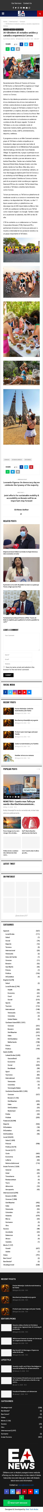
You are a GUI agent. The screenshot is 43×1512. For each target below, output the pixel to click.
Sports (8, 1003)
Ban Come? (7, 1258)
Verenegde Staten (14, 1088)
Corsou (6, 459)
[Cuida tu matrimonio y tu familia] (8, 746)
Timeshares (10, 1176)
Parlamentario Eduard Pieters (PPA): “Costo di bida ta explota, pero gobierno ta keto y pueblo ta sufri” (21, 620)
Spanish (6, 931)
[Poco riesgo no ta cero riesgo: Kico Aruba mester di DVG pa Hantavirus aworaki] (12, 823)
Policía (8, 970)
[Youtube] (30, 1491)
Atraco (8, 1239)
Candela (8, 1242)
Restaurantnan (11, 1180)
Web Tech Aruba (32, 1509)
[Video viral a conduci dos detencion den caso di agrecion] (12, 843)
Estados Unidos (17, 459)
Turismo (9, 947)
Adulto (8, 1252)
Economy (11, 993)
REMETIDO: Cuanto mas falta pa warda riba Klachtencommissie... (19, 803)
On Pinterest (9, 876)
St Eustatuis (7, 1127)
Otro (7, 1225)
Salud (8, 937)
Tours (8, 1183)
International (10, 1009)
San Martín (9, 967)
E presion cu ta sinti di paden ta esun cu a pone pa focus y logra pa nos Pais (21, 585)
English (6, 980)
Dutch (5, 1052)
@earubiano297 (21, 916)
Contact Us (27, 3)
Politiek (8, 1117)
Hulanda (9, 1216)
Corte (7, 1153)
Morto (5, 1245)
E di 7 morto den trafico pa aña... (30, 852)
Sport (7, 1072)
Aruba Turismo (8, 1166)
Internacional (19, 29)
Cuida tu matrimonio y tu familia (26, 743)
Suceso (6, 1229)
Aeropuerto (10, 1189)
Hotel (7, 1173)
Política (8, 973)
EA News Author (10, 39)
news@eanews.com (26, 1485)
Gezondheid (12, 1058)
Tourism (9, 1006)
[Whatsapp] (21, 1497)
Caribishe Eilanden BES (14, 1091)
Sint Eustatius (12, 1039)
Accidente (9, 1232)
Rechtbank (11, 1068)
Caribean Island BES (13, 1022)
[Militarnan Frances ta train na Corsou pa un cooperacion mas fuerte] (6, 1341)
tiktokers (28, 459)
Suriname (9, 1222)
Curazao (9, 960)
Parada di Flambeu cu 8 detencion (25, 1391)
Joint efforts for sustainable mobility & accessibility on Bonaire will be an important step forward (21, 498)
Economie (11, 1062)
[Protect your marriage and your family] (8, 734)
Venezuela (9, 954)
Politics (8, 1049)
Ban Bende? (7, 1261)
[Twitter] (12, 1491)
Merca (8, 1219)
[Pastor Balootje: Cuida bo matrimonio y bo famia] (8, 711)
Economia (9, 1157)
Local (5, 1137)
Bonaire (8, 964)
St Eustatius (10, 977)
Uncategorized (8, 1265)
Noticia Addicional (12, 1163)
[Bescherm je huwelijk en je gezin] (8, 722)
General (8, 1170)
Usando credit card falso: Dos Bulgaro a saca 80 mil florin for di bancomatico (27, 1367)
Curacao (6, 29)
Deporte (8, 944)
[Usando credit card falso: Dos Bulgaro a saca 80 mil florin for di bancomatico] (6, 1368)
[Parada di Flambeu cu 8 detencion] (6, 1394)
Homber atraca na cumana (24, 755)
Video (5, 1255)
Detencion (9, 1235)
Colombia (11, 1016)
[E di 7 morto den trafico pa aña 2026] (31, 843)
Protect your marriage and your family (26, 733)
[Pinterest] (24, 1491)
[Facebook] (6, 1491)
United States (12, 1019)
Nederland (11, 1111)
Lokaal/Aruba (10, 1055)
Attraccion (9, 1186)
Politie (8, 1114)
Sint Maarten (12, 1032)
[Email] (36, 1491)
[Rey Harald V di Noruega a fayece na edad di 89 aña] (6, 1352)
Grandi (8, 1248)
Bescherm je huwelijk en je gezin (26, 720)
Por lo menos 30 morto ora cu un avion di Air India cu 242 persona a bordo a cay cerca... (27, 1380)
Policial (8, 1144)
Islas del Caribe (11, 957)
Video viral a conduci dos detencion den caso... (10, 853)
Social (8, 941)
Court (10, 996)
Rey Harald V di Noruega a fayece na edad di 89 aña (26, 1351)
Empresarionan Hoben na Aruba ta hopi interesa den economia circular (20, 553)
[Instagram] (18, 1491)
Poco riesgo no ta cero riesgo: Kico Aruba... (11, 832)
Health (10, 990)
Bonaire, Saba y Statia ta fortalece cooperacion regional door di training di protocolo (27, 1327)
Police (8, 1045)
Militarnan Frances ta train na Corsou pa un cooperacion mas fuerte (27, 1339)
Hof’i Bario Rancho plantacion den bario (29, 832)
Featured (12, 29)
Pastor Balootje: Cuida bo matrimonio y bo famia (24, 709)
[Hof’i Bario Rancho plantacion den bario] (31, 823)
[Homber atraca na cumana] (8, 757)
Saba (9, 1036)
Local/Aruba (10, 934)
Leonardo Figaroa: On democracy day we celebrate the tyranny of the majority (21, 484)
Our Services (16, 3)
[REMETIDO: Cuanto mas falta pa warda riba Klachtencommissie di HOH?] (21, 786)
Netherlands (12, 1042)
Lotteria (8, 1160)
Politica (8, 1147)
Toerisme (9, 1075)
